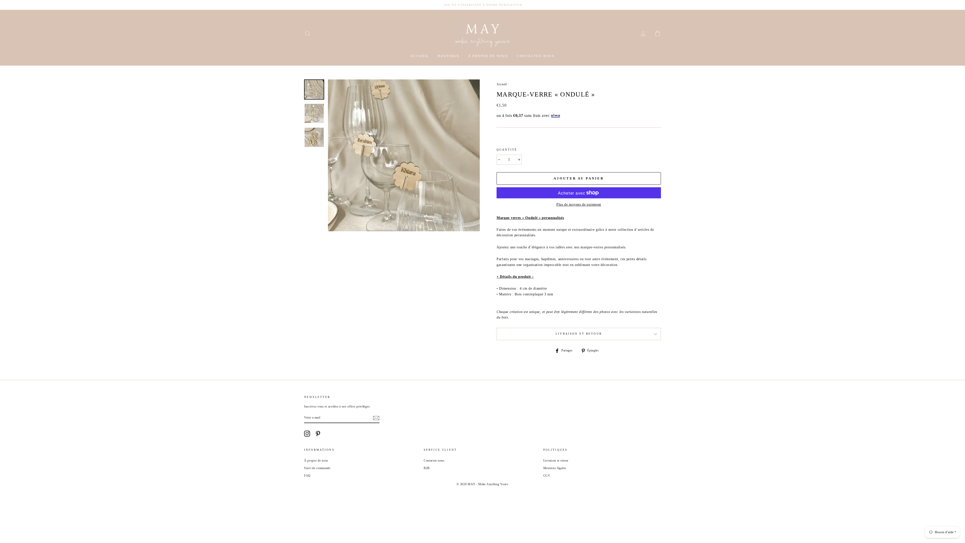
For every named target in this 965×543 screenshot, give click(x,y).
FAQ (307, 475)
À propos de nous (488, 56)
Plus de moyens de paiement (578, 204)
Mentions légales (554, 468)
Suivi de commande (317, 468)
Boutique (448, 56)
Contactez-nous (535, 56)
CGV (546, 475)
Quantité (507, 149)
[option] (482, 5)
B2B (427, 468)
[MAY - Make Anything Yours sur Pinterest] (318, 434)
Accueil (419, 56)
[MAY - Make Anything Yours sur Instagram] (307, 434)
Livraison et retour (579, 333)
